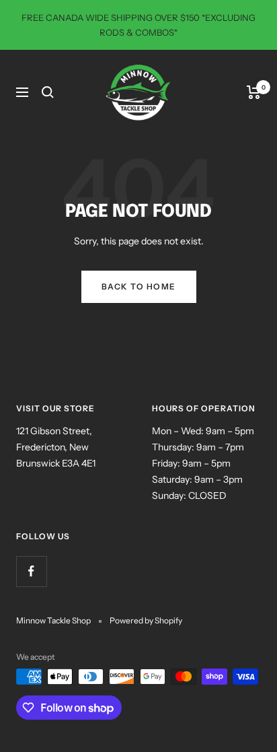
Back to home (139, 286)
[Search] (48, 92)
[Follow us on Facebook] (31, 571)
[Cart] (254, 92)
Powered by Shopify (146, 620)
